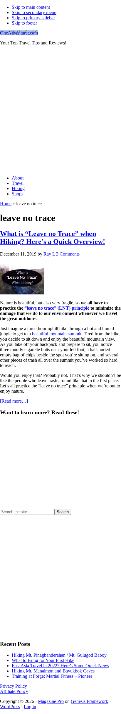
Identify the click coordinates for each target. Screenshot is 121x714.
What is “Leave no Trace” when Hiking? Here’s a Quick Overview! (52, 237)
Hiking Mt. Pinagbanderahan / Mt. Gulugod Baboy (59, 655)
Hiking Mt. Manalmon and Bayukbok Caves (53, 670)
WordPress (10, 706)
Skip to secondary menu (34, 12)
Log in (30, 706)
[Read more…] (14, 401)
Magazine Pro (51, 701)
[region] (60, 465)
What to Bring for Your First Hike (43, 660)
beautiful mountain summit (56, 333)
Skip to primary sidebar (33, 17)
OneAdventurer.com (19, 32)
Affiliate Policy (14, 691)
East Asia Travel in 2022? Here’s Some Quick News (60, 665)
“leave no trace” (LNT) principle (56, 308)
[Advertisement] (60, 110)
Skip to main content (31, 7)
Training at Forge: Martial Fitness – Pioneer (52, 676)
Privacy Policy (13, 686)
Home (5, 203)
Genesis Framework (89, 701)
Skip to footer (24, 22)
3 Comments (68, 253)
